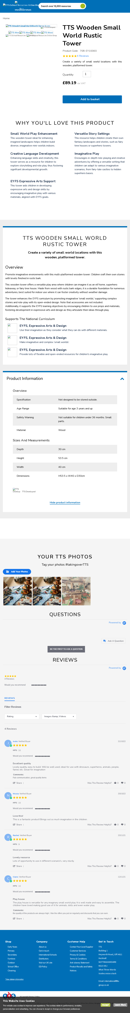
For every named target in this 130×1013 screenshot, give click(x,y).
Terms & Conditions (78, 959)
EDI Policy (43, 966)
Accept (105, 1004)
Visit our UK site (45, 962)
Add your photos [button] (19, 571)
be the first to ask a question (66, 649)
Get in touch (44, 951)
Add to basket (91, 99)
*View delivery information (14, 979)
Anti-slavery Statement (79, 962)
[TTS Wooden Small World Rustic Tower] (31, 25)
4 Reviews (83, 56)
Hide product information (65, 502)
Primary (11, 951)
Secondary (12, 955)
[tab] (113, 641)
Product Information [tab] (25, 378)
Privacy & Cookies (77, 955)
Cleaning (12, 970)
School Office (13, 966)
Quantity (68, 75)
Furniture (11, 959)
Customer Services (78, 951)
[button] (17, 591)
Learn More (120, 1004)
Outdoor (11, 962)
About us (42, 947)
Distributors (44, 959)
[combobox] (21, 716)
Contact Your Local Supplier (81, 947)
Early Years (12, 947)
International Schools (48, 955)
